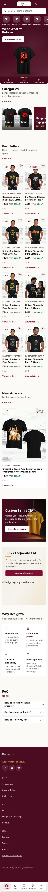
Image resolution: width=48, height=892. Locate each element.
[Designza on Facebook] (5, 768)
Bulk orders (7, 796)
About (5, 849)
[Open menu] (5, 4)
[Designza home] (24, 3)
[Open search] (36, 4)
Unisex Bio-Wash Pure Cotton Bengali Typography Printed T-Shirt (11, 252)
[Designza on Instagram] (12, 768)
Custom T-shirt (9, 790)
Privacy (5, 837)
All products (7, 784)
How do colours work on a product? (17, 704)
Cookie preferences (12, 855)
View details (9, 213)
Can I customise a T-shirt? (17, 712)
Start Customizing (17, 529)
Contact (5, 822)
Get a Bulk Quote (24, 573)
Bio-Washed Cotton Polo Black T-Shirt (35, 198)
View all (6, 101)
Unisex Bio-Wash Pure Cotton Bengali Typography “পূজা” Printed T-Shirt (22, 470)
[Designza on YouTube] (19, 768)
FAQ (4, 810)
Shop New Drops (13, 39)
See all (6, 696)
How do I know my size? (16, 719)
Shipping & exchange (12, 816)
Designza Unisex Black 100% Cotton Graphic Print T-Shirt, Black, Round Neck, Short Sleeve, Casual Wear (12, 198)
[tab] (22, 77)
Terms (5, 843)
